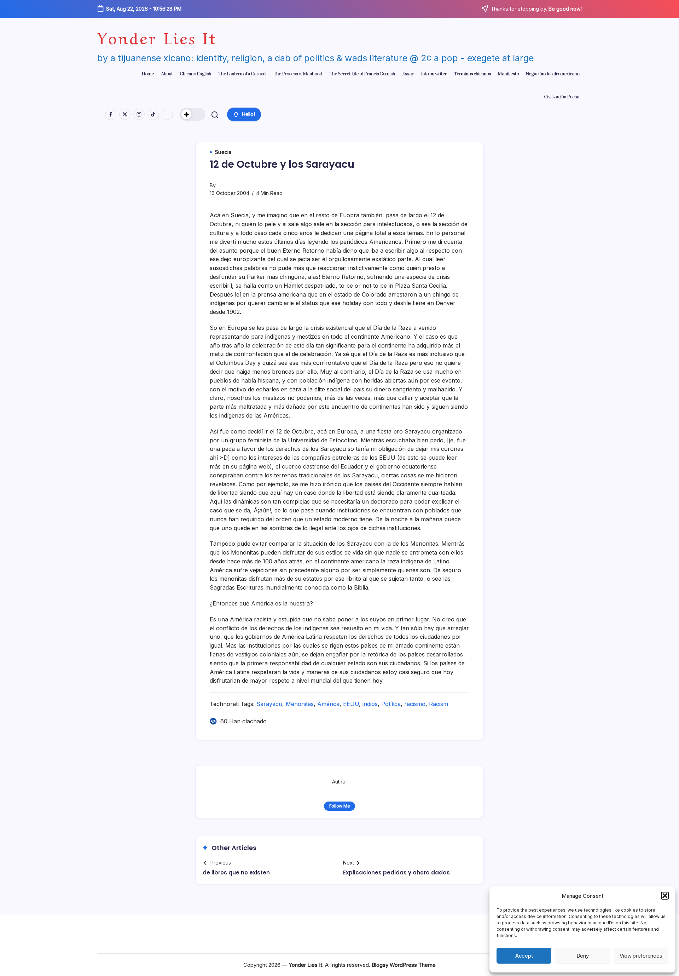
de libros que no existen (236, 872)
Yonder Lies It (157, 36)
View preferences (641, 955)
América (328, 703)
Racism (438, 703)
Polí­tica (391, 703)
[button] (664, 895)
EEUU (351, 703)
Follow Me (339, 806)
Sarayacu (269, 703)
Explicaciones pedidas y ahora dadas (396, 872)
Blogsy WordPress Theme (404, 964)
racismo (414, 703)
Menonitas (300, 703)
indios (370, 703)
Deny (582, 955)
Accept (524, 955)
